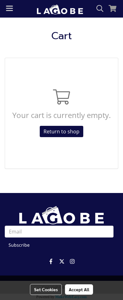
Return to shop (61, 131)
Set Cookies (46, 289)
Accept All (79, 289)
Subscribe (19, 245)
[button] (97, 8)
